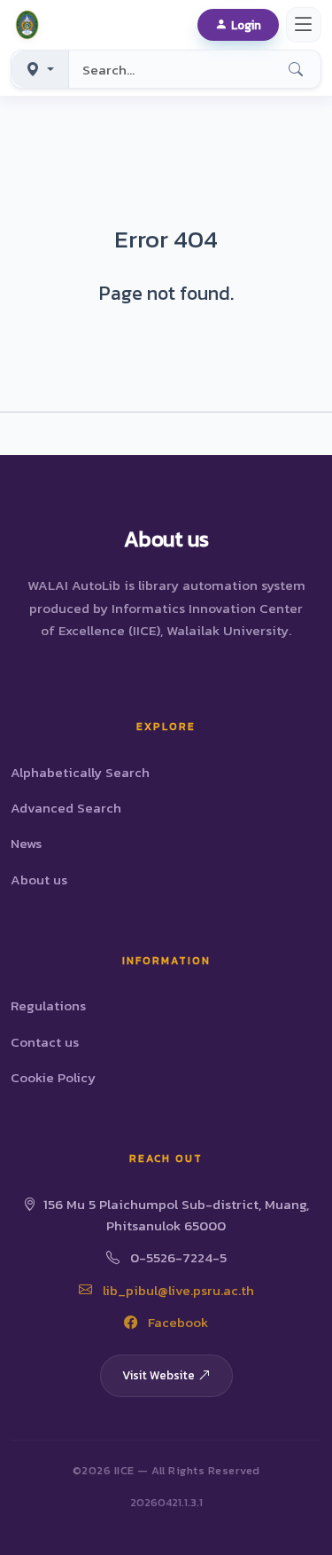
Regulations (48, 1005)
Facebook (176, 1322)
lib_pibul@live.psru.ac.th (176, 1290)
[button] (30, 25)
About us (39, 879)
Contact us (45, 1042)
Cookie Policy (53, 1077)
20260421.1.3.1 (166, 1502)
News (26, 843)
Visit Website (158, 1375)
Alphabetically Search (80, 772)
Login (246, 25)
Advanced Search (66, 807)
